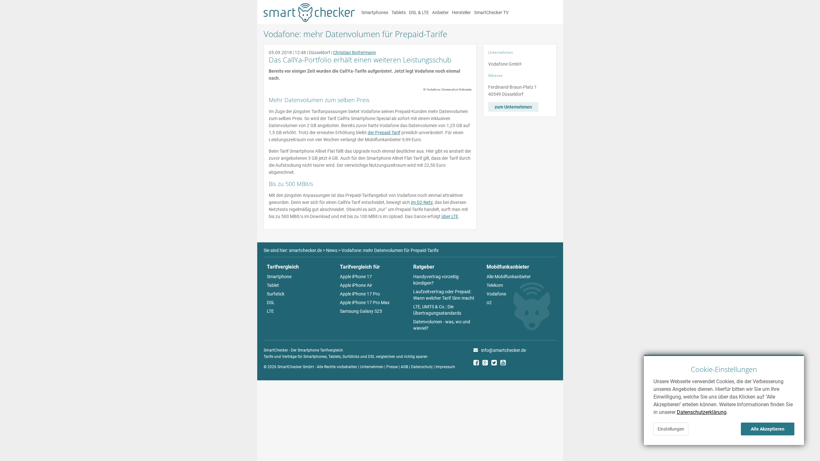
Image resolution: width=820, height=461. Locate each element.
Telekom (495, 285)
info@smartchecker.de (503, 350)
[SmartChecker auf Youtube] (504, 363)
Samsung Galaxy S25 (361, 311)
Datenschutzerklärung (701, 412)
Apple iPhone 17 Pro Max (365, 302)
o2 (489, 302)
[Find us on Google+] (486, 363)
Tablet (273, 285)
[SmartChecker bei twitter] (495, 363)
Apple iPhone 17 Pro (360, 293)
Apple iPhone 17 (356, 276)
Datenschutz (422, 367)
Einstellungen (671, 429)
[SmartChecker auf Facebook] (477, 363)
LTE (270, 311)
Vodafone (496, 293)
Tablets (398, 12)
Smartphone (279, 276)
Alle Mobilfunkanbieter (509, 276)
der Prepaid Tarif (384, 132)
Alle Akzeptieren (767, 429)
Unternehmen (371, 367)
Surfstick (275, 293)
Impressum (445, 367)
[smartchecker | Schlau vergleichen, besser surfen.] (309, 20)
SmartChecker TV (491, 12)
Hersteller (461, 12)
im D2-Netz (422, 202)
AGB (404, 367)
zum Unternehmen (513, 106)
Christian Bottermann (354, 52)
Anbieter (440, 12)
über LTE (449, 216)
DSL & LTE (419, 12)
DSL (271, 302)
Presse (392, 367)
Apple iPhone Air (356, 285)
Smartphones (374, 12)
